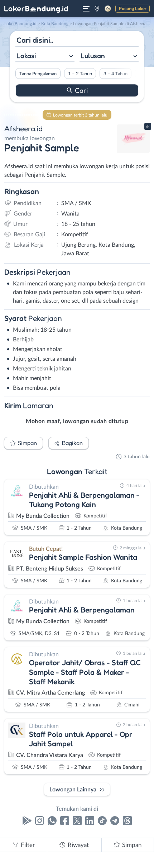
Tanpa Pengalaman (38, 74)
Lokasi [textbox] (26, 56)
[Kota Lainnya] (97, 8)
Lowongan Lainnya (72, 789)
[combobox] (44, 56)
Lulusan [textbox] (93, 56)
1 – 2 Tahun (80, 74)
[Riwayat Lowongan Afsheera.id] (133, 151)
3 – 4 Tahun (115, 74)
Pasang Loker (132, 8)
